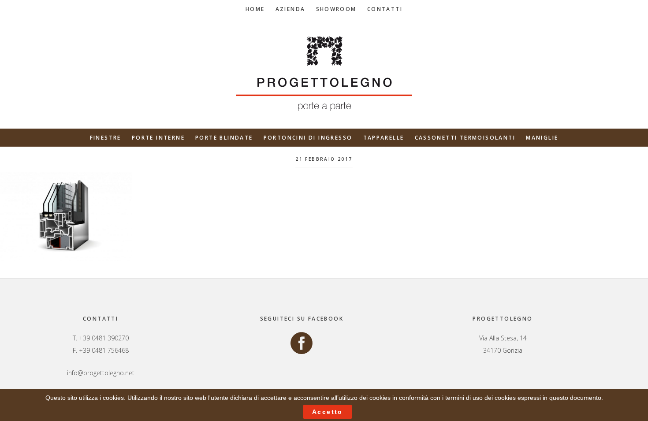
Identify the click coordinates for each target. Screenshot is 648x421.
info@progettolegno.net (100, 373)
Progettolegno (324, 73)
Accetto (327, 411)
